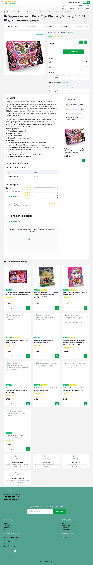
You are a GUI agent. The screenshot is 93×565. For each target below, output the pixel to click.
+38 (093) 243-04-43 (12, 499)
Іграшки (64, 523)
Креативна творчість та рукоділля (27, 12)
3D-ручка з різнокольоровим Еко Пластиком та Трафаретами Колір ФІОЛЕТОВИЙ (16, 390)
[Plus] (59, 51)
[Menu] (2, 2)
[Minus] (51, 51)
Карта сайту (7, 525)
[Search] (57, 7)
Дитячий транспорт (67, 529)
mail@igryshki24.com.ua (11, 541)
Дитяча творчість (12, 12)
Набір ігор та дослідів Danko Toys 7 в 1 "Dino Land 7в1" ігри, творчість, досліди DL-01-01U (46, 295)
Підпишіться (59, 511)
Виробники (7, 527)
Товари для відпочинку (68, 525)
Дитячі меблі (65, 527)
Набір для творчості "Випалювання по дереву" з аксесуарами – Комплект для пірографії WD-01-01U (75, 342)
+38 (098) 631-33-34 (12, 497)
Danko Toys (70, 32)
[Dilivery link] (86, 62)
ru (88, 2)
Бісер (36, 172)
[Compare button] (85, 42)
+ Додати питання (14, 221)
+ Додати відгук (14, 196)
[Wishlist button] (81, 42)
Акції (5, 529)
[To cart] (83, 160)
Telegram (67, 537)
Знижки (6, 523)
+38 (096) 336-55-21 (12, 494)
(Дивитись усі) (64, 82)
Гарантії (71, 99)
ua (85, 2)
